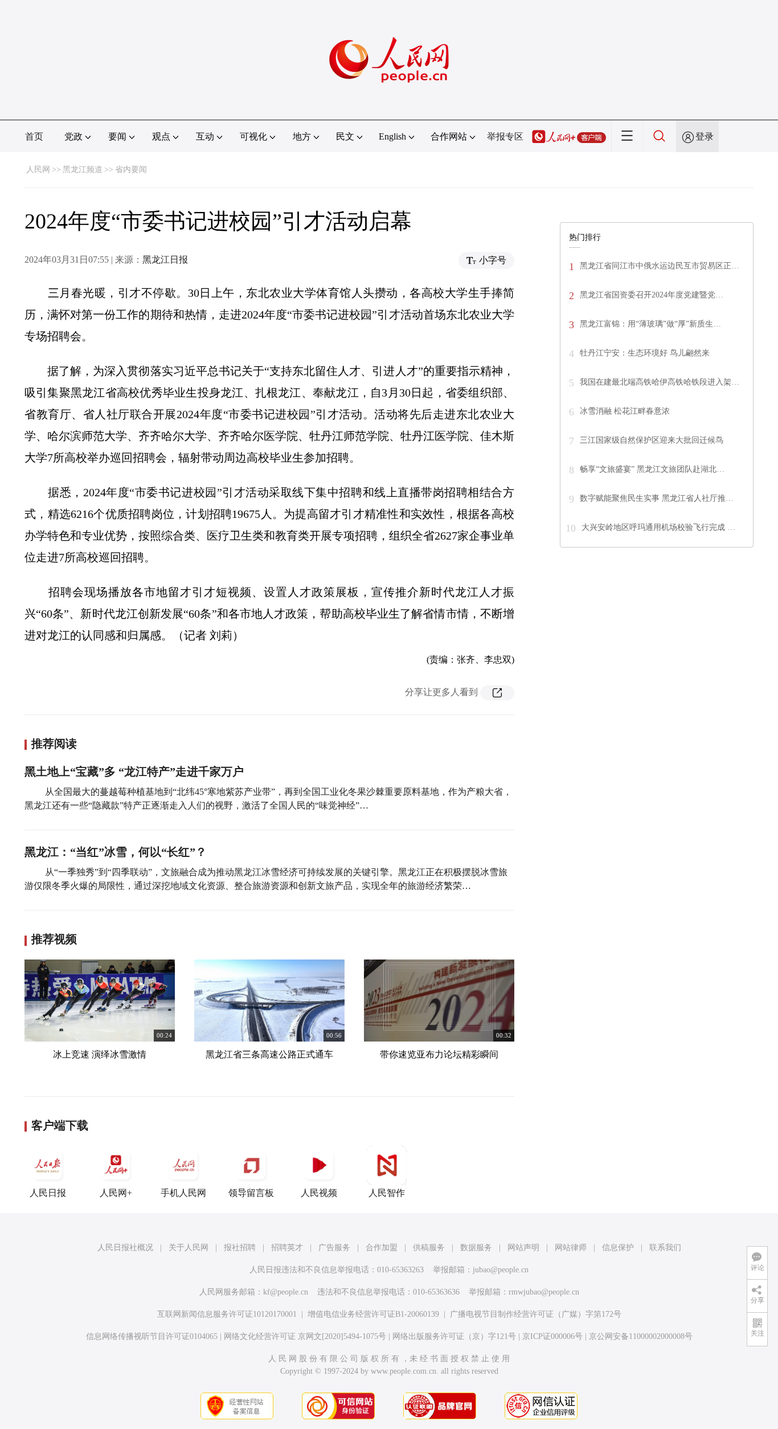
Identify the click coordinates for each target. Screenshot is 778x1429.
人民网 (38, 169)
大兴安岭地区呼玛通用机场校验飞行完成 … (658, 527)
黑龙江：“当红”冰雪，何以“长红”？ (115, 852)
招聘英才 (287, 1247)
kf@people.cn (285, 1292)
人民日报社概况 (125, 1247)
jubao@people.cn (501, 1269)
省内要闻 (131, 169)
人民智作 (386, 1193)
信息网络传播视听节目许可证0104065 (152, 1336)
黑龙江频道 (83, 169)
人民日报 (48, 1193)
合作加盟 (382, 1247)
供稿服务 (429, 1247)
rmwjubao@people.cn (544, 1292)
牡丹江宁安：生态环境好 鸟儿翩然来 (645, 353)
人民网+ (116, 1193)
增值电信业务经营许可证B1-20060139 (373, 1314)
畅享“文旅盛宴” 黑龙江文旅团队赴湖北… (652, 469)
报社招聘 (240, 1247)
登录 (704, 136)
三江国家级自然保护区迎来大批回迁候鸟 (651, 440)
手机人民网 (183, 1193)
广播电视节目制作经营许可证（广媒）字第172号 (535, 1314)
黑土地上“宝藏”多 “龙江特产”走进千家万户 (134, 771)
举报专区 (505, 136)
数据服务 (476, 1247)
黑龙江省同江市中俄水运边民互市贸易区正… (659, 266)
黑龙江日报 (165, 259)
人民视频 (319, 1193)
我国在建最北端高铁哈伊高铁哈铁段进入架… (659, 382)
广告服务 (334, 1247)
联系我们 (665, 1247)
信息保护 (618, 1247)
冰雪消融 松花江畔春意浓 (625, 411)
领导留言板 (251, 1193)
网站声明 (523, 1247)
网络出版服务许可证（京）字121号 (454, 1336)
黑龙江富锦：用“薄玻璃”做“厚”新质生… (650, 324)
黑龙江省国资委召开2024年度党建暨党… (651, 295)
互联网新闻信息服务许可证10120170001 (227, 1314)
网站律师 (571, 1247)
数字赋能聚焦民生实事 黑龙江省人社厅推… (657, 498)
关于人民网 (188, 1247)
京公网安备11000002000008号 (641, 1336)
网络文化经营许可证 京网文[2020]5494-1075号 (305, 1336)
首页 (34, 136)
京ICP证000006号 (552, 1336)
